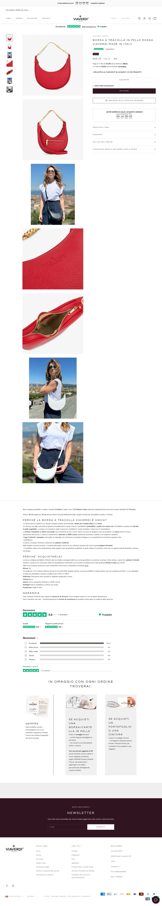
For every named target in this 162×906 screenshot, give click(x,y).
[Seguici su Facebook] (7, 886)
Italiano (126, 18)
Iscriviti (100, 827)
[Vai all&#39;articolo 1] (9, 38)
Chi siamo (10, 10)
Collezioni (32, 18)
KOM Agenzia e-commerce (79, 896)
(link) (86, 565)
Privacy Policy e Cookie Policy (82, 867)
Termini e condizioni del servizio (47, 871)
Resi (73, 859)
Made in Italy (41, 863)
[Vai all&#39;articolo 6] (9, 80)
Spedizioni (75, 863)
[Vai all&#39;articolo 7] (9, 89)
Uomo (8, 18)
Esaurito (124, 80)
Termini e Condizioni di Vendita (83, 871)
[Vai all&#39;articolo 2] (9, 46)
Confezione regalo (42, 867)
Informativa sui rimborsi (45, 875)
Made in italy (22, 10)
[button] (138, 18)
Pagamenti (75, 855)
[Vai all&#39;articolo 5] (9, 72)
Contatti (46, 18)
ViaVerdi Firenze (101, 36)
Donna (19, 18)
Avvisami (124, 91)
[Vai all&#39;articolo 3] (9, 55)
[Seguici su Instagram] (13, 886)
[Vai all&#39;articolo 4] (9, 63)
